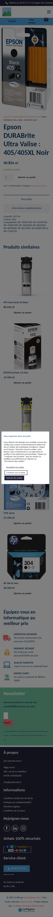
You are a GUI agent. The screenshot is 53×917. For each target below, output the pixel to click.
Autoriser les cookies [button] (14, 478)
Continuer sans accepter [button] (15, 473)
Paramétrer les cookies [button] (15, 467)
